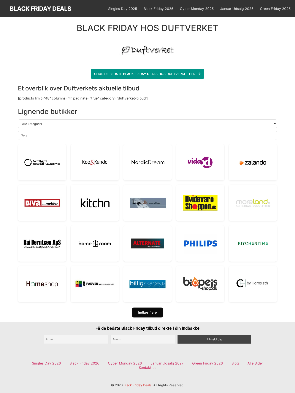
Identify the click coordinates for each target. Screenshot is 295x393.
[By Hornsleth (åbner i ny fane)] (253, 284)
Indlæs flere (147, 312)
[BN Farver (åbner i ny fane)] (95, 284)
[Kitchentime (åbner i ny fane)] (253, 243)
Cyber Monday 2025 (197, 8)
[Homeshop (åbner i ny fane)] (42, 284)
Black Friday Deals (40, 8)
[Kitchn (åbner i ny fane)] (95, 203)
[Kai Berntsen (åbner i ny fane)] (42, 243)
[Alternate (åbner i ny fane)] (147, 243)
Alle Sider (255, 363)
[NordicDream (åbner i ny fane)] (147, 162)
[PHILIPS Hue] (200, 243)
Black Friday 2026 (84, 363)
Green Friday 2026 (207, 363)
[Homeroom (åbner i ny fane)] (95, 243)
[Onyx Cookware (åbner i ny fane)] (42, 162)
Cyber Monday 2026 (125, 363)
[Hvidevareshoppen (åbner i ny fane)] (200, 203)
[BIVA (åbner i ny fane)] (42, 203)
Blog (235, 363)
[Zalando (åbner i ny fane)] (253, 162)
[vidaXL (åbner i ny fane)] (200, 162)
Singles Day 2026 (46, 363)
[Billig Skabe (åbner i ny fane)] (147, 284)
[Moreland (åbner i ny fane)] (253, 203)
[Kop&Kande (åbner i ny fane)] (95, 162)
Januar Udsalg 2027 (167, 363)
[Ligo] (147, 203)
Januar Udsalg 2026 (237, 8)
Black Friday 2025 (158, 8)
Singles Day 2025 (122, 8)
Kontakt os (147, 367)
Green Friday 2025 (275, 8)
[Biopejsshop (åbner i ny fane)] (200, 284)
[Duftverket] (147, 51)
